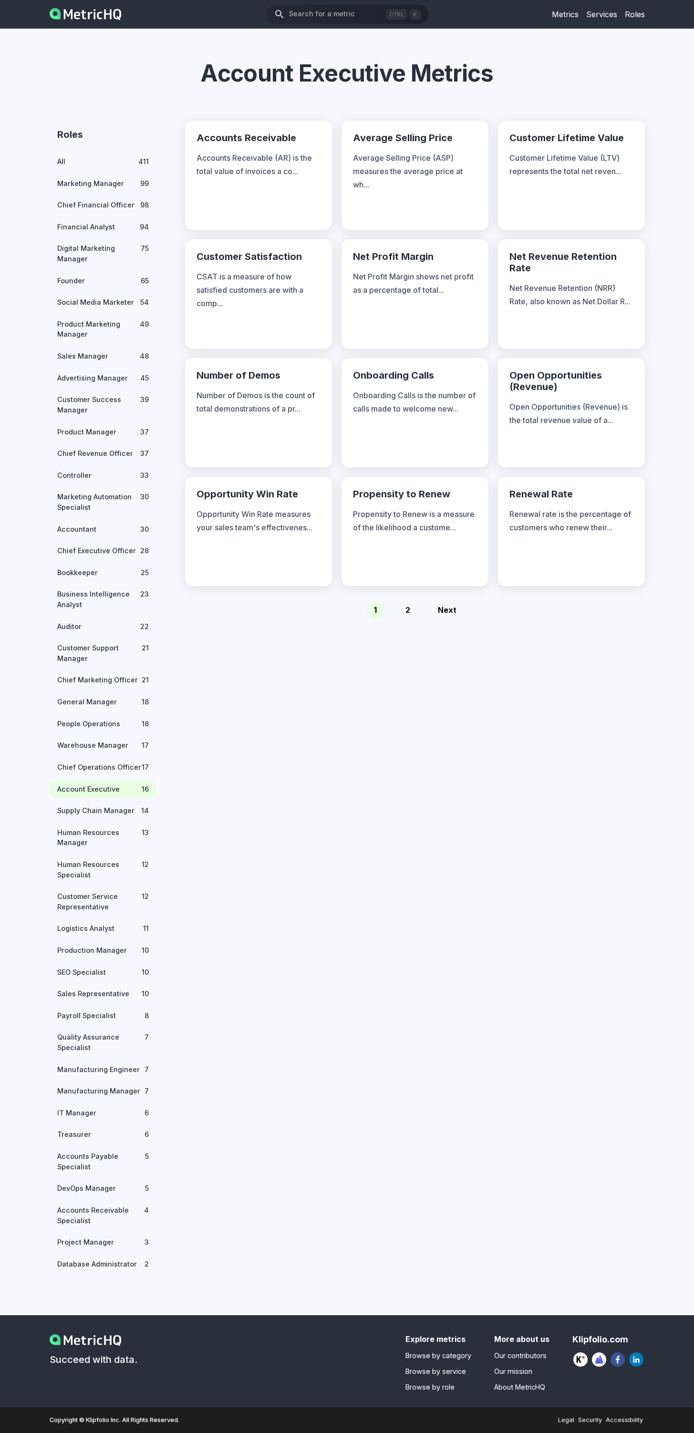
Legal (566, 1419)
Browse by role (430, 1387)
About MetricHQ (519, 1387)
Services (601, 14)
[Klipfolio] (580, 1359)
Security (590, 1419)
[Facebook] (618, 1359)
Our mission (513, 1371)
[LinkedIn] (636, 1359)
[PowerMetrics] (599, 1359)
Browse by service (435, 1371)
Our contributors (520, 1355)
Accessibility (624, 1419)
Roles (635, 14)
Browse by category (438, 1355)
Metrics (565, 14)
